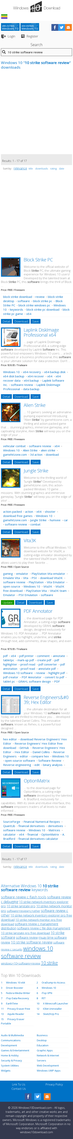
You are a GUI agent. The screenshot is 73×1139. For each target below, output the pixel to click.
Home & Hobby (10, 1055)
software (24, 301)
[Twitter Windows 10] (37, 1096)
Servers (41, 1060)
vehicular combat (14, 446)
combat (35, 524)
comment (43, 656)
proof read (28, 669)
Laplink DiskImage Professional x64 (41, 332)
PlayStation (36, 582)
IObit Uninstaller (52, 1008)
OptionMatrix (37, 781)
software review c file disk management (43, 928)
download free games (18, 516)
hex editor (10, 739)
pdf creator (10, 677)
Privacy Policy (54, 1084)
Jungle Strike (36, 471)
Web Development (48, 1065)
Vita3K (30, 540)
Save (35, 321)
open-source (11, 586)
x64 (28, 314)
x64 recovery (32, 372)
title (31, 168)
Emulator (9, 595)
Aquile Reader (15, 1014)
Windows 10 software (18, 673)
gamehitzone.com (15, 454)
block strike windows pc (34, 305)
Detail (6, 321)
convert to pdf (54, 677)
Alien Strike (35, 405)
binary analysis (52, 765)
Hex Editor (22, 752)
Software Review (49, 760)
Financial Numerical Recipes (42, 822)
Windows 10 (11, 372)
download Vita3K (51, 578)
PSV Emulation (28, 595)
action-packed (12, 511)
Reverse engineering (17, 765)
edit (37, 765)
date (61, 168)
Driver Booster (14, 987)
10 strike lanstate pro (21, 906)
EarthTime (12, 1003)
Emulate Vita (11, 578)
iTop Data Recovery (17, 998)
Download (21, 321)
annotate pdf (47, 669)
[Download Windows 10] (36, 6)
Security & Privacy (11, 1060)
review (40, 297)
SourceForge (11, 822)
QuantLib (9, 826)
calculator (9, 834)
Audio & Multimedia (12, 1035)
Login (11, 36)
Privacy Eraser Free (18, 1008)
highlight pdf (56, 673)
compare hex (40, 756)
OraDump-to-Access (53, 982)
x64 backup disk (54, 372)
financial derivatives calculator (38, 839)
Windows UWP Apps (49, 1070)
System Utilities (10, 1065)
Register (32, 36)
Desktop (42, 1040)
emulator (22, 574)
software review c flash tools (23, 897)
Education (42, 1045)
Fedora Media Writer (18, 993)
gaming (8, 574)
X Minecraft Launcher (55, 1003)
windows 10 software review (27, 952)
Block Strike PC (38, 260)
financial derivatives (31, 826)
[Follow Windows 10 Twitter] (61, 27)
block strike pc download (42, 309)
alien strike (48, 450)
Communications (11, 1040)
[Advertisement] (36, 114)
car (66, 520)
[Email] (47, 1096)
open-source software (20, 760)
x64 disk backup (13, 376)
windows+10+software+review (20, 963)
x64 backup (31, 380)
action (29, 511)
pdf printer (26, 656)
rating (53, 168)
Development (9, 1045)
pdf (5, 656)
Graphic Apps (45, 1050)
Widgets (6, 1070)
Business (42, 1035)
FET (44, 998)
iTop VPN (47, 993)
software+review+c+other (23, 911)
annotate (59, 656)
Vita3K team (58, 591)
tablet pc (9, 681)
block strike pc (42, 301)
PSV (34, 578)
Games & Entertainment (15, 1050)
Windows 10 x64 (15, 982)
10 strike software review (31, 942)
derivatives (55, 826)
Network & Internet (48, 1055)
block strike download (17, 297)
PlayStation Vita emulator (48, 574)
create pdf (44, 660)
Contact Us (18, 1089)
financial (32, 834)
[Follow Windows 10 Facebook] (54, 27)
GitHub (24, 748)
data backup (31, 389)
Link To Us (18, 1084)
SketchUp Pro (51, 1014)
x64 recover (36, 376)
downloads (41, 168)
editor (24, 756)
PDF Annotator (38, 611)
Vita (25, 578)
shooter (50, 511)
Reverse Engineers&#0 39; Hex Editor (46, 699)
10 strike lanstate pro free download (25, 933)
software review (22, 385)
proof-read (27, 664)
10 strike (49, 963)
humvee (55, 520)
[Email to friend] (68, 27)
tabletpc (8, 660)
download (52, 454)
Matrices (54, 830)
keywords (16, 309)
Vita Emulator (56, 582)
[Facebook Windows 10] (28, 1096)
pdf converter (48, 664)
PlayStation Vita (36, 591)
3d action (36, 454)
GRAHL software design (34, 681)
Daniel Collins (41, 752)
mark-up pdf (26, 660)
